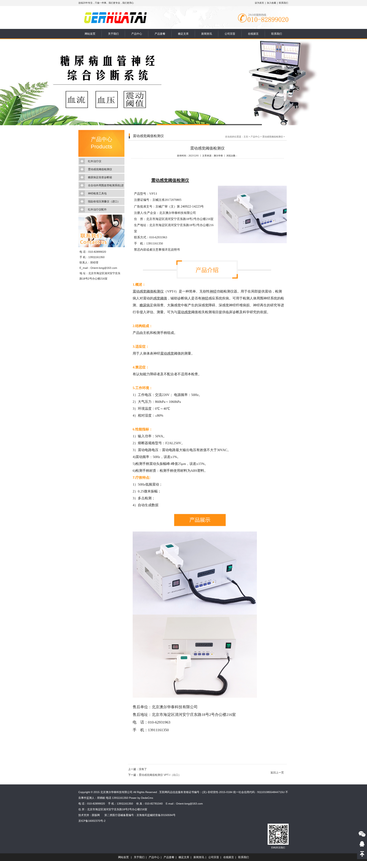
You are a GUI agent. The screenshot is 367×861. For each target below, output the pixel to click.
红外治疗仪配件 (97, 209)
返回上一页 (277, 772)
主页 (246, 136)
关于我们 (113, 33)
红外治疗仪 (94, 161)
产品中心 (136, 33)
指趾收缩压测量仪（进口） (104, 201)
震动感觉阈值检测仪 (100, 169)
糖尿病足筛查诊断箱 (100, 177)
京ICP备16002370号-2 (92, 820)
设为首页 (259, 3)
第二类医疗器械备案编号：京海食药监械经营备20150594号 (139, 815)
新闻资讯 (206, 33)
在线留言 (253, 33)
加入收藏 (271, 3)
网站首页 (90, 33)
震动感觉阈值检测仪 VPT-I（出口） (160, 774)
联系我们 (283, 3)
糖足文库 (183, 33)
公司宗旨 (230, 33)
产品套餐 (160, 33)
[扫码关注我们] (362, 834)
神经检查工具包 (97, 193)
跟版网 (96, 815)
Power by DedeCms (141, 797)
